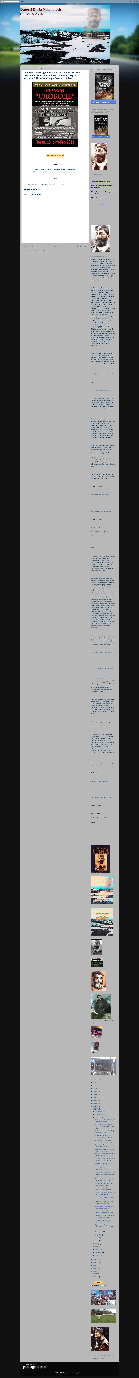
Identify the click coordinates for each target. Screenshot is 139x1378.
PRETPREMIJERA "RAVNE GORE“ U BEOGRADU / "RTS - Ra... (104, 1126)
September (98, 1232)
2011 (95, 1262)
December (98, 1111)
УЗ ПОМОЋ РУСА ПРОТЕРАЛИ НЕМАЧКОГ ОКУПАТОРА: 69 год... (105, 1174)
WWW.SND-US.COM (55, 155)
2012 (95, 1259)
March (97, 1249)
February (98, 1252)
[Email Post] (62, 184)
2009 (95, 1268)
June (96, 1241)
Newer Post (29, 246)
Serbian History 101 (97, 1358)
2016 (95, 1100)
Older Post (82, 246)
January (97, 1255)
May (96, 1244)
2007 (95, 1274)
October (98, 1117)
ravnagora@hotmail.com (99, 494)
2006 (95, 1277)
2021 (95, 1085)
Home (55, 246)
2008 (95, 1271)
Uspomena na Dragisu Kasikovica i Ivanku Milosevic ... (105, 1226)
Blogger (81, 1373)
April (97, 1246)
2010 (95, 1265)
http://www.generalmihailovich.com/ (103, 390)
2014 (95, 1106)
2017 (95, 1097)
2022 (95, 1082)
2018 (95, 1094)
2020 (95, 1088)
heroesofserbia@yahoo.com (101, 511)
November (98, 1114)
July (96, 1238)
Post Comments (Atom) (39, 251)
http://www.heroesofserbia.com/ (102, 374)
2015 (95, 1103)
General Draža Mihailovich (40, 9)
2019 (95, 1091)
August (97, 1235)
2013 (95, 1109)
